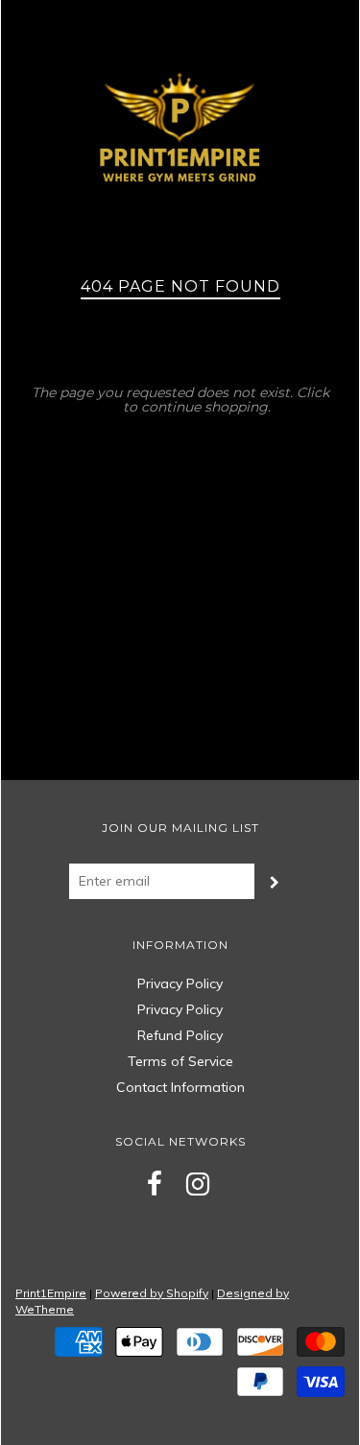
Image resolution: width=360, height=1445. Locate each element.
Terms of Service (180, 1061)
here (104, 406)
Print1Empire (50, 1293)
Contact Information (180, 1087)
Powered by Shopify (151, 1293)
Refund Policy (180, 1035)
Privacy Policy (180, 983)
